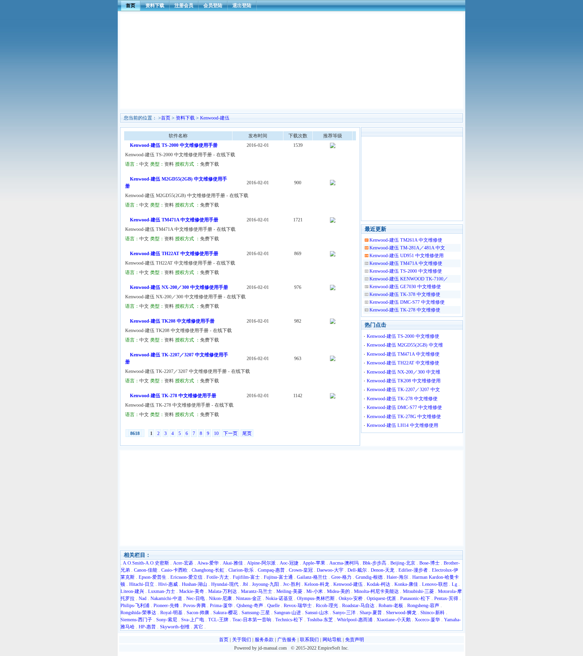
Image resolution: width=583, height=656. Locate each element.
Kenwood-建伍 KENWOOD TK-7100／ (408, 278)
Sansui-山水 (317, 612)
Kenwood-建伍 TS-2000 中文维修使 (405, 271)
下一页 (230, 433)
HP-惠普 (147, 626)
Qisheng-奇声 (250, 605)
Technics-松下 (289, 619)
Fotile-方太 (217, 577)
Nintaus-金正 (248, 598)
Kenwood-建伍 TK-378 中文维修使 (404, 294)
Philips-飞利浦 (134, 605)
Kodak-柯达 (378, 584)
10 (216, 433)
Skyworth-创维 (175, 626)
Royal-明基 (171, 612)
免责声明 (354, 639)
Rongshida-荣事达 (138, 612)
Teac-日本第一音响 (251, 619)
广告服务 (286, 639)
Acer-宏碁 (183, 563)
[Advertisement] (291, 61)
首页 (130, 5)
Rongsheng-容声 (423, 605)
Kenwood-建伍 (214, 117)
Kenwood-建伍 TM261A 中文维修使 (405, 240)
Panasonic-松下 (415, 598)
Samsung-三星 (256, 612)
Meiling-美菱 (289, 591)
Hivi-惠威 (168, 584)
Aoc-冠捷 (289, 563)
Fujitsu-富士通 (278, 577)
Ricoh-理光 (327, 605)
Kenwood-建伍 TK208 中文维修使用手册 (172, 321)
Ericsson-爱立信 (186, 577)
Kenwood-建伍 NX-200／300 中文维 (403, 372)
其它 (198, 626)
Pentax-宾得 (446, 598)
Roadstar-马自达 (358, 605)
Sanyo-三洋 (344, 612)
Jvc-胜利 (291, 584)
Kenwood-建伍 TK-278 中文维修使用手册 (173, 395)
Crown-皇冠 (301, 570)
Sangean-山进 (287, 612)
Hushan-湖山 (194, 584)
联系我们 (309, 639)
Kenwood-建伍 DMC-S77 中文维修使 (407, 302)
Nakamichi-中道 (166, 598)
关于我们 (241, 639)
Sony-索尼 (166, 619)
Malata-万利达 (222, 591)
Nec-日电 (195, 598)
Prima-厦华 (221, 605)
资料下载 (154, 5)
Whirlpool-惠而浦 (354, 619)
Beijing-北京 (402, 563)
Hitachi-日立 (141, 584)
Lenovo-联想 (435, 584)
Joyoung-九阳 (265, 584)
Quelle (273, 605)
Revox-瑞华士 (298, 605)
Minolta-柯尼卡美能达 (376, 591)
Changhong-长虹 (208, 570)
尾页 (247, 433)
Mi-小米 (314, 591)
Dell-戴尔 (357, 570)
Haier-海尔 (397, 577)
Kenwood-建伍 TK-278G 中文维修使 (404, 416)
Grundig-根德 (369, 577)
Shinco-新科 (432, 612)
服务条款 (264, 639)
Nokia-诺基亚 (279, 598)
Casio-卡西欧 (174, 570)
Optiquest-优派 (381, 598)
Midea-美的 (338, 591)
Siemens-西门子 (136, 619)
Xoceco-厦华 (427, 619)
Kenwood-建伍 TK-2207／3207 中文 (403, 389)
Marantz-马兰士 (256, 591)
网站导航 (332, 639)
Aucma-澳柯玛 (344, 563)
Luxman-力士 (161, 591)
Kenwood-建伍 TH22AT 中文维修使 (403, 362)
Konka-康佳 (406, 584)
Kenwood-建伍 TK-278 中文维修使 (404, 309)
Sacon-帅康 (198, 612)
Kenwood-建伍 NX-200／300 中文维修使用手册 (179, 287)
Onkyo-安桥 (351, 598)
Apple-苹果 (314, 563)
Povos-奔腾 (194, 605)
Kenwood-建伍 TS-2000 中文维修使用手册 (174, 145)
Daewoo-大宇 (330, 570)
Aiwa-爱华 (208, 563)
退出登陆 (241, 5)
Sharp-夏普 (371, 612)
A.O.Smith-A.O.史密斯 (146, 563)
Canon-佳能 (145, 570)
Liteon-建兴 (132, 591)
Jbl (245, 584)
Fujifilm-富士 (246, 577)
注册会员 (183, 5)
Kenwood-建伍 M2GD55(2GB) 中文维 (405, 345)
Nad (142, 598)
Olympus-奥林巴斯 (316, 598)
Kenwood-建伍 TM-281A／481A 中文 (407, 247)
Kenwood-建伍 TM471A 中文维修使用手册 (174, 219)
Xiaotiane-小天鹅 (394, 619)
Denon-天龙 (382, 570)
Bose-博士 (429, 563)
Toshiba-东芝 (320, 619)
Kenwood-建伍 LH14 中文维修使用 (402, 425)
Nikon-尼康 (220, 598)
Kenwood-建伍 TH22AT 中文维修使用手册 (174, 253)
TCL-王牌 (218, 619)
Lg (454, 584)
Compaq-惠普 (271, 570)
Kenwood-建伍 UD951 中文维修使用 (406, 255)
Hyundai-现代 (225, 584)
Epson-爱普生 (152, 577)
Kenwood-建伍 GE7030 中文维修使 (405, 286)
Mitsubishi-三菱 (418, 591)
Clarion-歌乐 (241, 570)
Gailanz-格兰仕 (312, 577)
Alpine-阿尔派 (261, 563)
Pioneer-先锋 (166, 605)
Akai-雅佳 (233, 563)
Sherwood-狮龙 (401, 612)
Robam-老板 (391, 605)
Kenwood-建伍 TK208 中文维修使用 (404, 380)
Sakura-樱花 (225, 612)
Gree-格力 (341, 577)
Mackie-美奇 (191, 591)
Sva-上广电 (192, 619)
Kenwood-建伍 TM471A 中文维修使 (405, 263)
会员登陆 (212, 5)
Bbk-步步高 (374, 563)
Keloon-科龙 (316, 584)
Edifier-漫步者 (413, 570)
